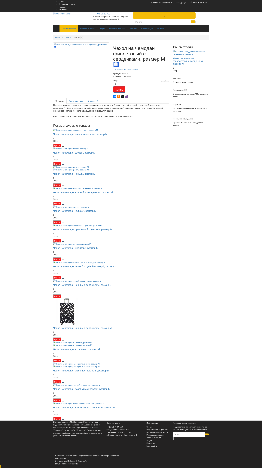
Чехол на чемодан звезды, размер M (74, 152)
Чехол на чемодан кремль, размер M (74, 173)
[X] (122, 96)
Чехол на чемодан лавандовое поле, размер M (80, 134)
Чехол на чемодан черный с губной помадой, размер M (85, 266)
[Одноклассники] (118, 96)
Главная (59, 37)
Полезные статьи (88, 28)
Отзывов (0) (93, 100)
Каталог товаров (69, 28)
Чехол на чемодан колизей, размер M (74, 210)
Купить (119, 89)
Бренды (133, 28)
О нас (61, 1)
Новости (62, 6)
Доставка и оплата (67, 4)
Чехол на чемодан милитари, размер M (75, 248)
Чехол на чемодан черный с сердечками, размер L (82, 284)
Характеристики (76, 100)
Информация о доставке (157, 429)
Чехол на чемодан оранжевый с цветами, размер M (82, 229)
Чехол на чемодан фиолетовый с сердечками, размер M (188, 60)
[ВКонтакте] (114, 96)
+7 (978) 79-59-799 (101, 13)
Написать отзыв (130, 69)
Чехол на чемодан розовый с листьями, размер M (81, 389)
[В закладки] (163, 81)
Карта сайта (151, 445)
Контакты (63, 9)
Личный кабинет (153, 437)
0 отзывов (117, 69)
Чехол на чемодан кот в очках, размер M (76, 349)
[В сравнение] (167, 81)
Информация (147, 28)
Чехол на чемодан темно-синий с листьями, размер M (84, 407)
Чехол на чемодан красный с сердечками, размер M (83, 192)
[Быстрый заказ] (63, 146)
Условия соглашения (155, 434)
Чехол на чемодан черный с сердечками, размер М (82, 328)
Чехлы (68, 37)
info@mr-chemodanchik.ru (117, 429)
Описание (59, 100)
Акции (102, 28)
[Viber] (126, 96)
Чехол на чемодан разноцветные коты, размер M (81, 370)
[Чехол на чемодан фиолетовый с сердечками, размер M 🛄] (81, 45)
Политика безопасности (157, 432)
